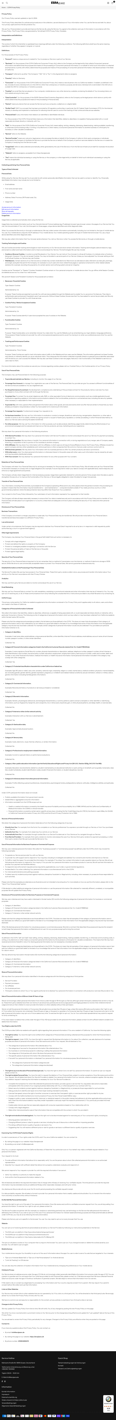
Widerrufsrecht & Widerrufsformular (14, 1400)
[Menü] (112, 1396)
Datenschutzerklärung (9, 1397)
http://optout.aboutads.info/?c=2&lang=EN (39, 1237)
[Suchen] (7, 3)
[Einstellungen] (108, 3)
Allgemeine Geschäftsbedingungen (14, 1406)
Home (4, 7)
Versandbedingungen (9, 1403)
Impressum (5, 1394)
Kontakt (60, 1366)
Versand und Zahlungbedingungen (70, 1368)
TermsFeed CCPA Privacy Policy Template (51, 31)
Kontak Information (8, 1391)
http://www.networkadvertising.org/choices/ (39, 1232)
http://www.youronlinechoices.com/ (37, 1234)
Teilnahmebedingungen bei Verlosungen (72, 1363)
